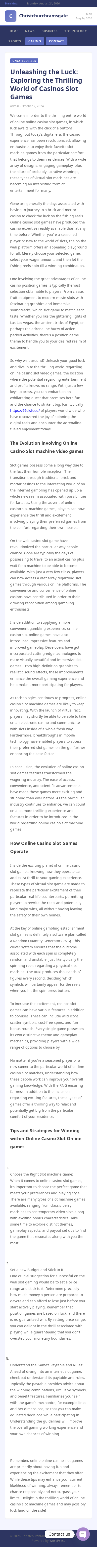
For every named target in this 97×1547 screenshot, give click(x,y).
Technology (75, 31)
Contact (56, 41)
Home (13, 31)
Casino (34, 41)
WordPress (57, 1541)
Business (49, 31)
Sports (14, 41)
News (30, 31)
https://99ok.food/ (25, 410)
